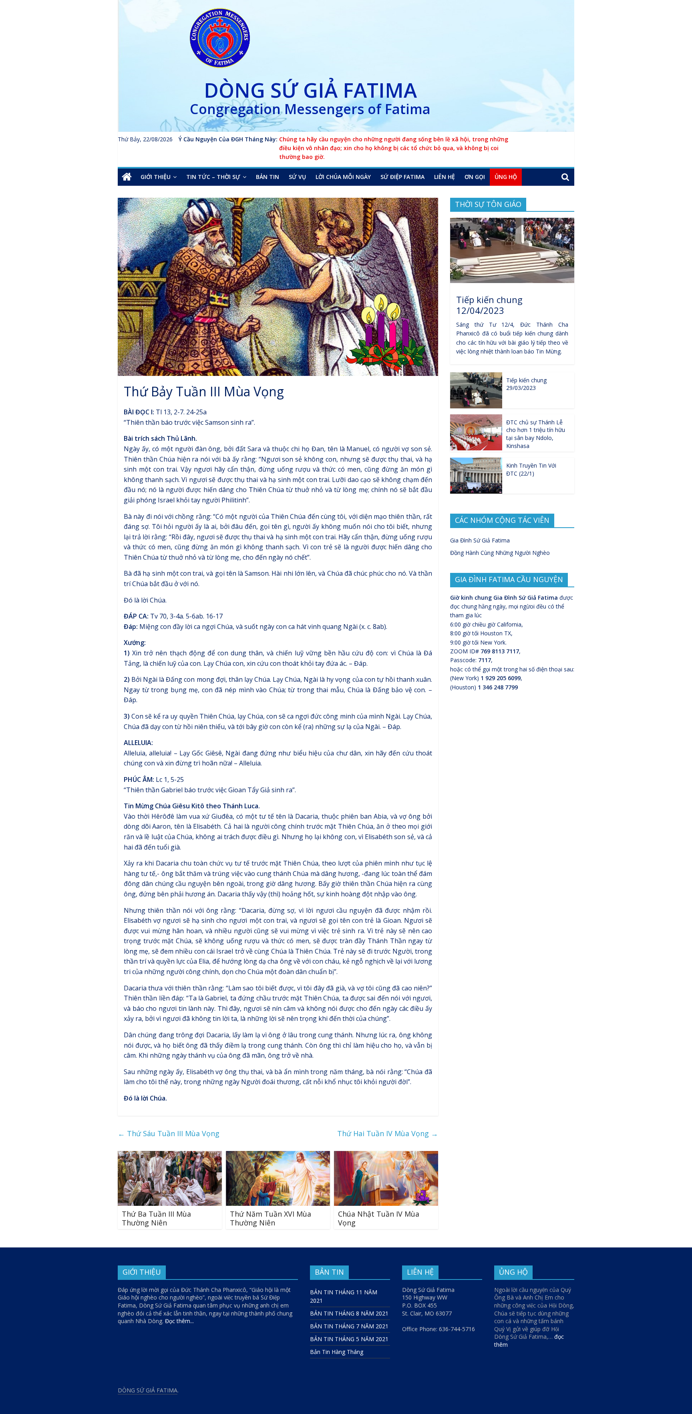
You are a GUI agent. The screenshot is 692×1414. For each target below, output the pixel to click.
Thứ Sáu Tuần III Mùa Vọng (168, 1133)
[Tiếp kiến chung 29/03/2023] (476, 376)
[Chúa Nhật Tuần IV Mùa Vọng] (386, 1155)
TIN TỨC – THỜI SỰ (213, 177)
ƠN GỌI (475, 177)
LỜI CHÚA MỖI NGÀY (343, 177)
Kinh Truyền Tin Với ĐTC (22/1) (531, 469)
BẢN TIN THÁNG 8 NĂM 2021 (349, 1313)
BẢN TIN (267, 177)
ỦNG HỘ (506, 177)
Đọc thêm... (179, 1321)
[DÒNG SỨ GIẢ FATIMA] (127, 177)
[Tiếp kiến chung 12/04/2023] (512, 222)
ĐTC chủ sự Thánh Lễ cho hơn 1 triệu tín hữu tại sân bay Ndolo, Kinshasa (535, 434)
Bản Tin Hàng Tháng (336, 1352)
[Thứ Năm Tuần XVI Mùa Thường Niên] (278, 1155)
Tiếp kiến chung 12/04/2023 (489, 304)
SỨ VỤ (297, 177)
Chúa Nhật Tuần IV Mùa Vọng (378, 1218)
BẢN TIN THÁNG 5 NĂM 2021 (349, 1339)
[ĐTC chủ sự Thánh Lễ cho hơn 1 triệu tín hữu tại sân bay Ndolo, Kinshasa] (476, 418)
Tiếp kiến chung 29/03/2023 (526, 384)
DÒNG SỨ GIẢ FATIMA (310, 90)
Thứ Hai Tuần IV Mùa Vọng (387, 1133)
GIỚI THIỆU (156, 177)
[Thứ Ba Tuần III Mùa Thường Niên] (170, 1155)
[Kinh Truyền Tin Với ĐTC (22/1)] (476, 462)
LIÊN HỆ (444, 177)
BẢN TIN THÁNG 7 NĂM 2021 (349, 1326)
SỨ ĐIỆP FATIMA (402, 177)
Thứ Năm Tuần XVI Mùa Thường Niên (270, 1218)
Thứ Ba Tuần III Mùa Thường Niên (156, 1218)
